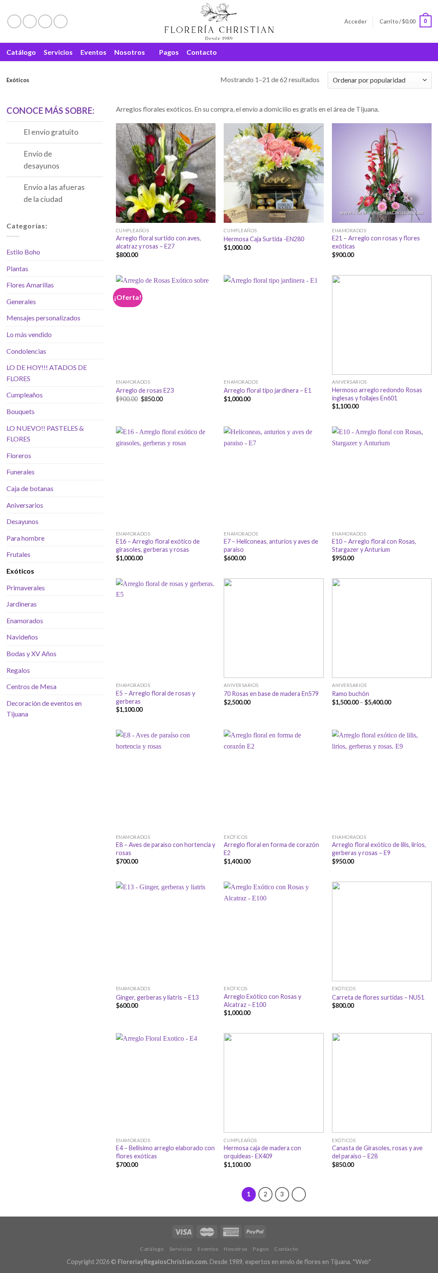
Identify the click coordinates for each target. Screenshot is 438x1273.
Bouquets (20, 411)
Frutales (18, 554)
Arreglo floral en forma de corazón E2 (271, 848)
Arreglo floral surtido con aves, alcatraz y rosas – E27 (158, 242)
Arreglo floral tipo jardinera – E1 (267, 390)
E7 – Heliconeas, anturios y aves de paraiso (271, 545)
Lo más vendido (29, 334)
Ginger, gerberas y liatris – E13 (157, 997)
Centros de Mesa (31, 686)
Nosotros (129, 52)
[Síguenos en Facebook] (14, 22)
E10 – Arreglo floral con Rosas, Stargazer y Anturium (374, 545)
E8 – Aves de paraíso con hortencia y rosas (165, 848)
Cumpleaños (24, 395)
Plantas (17, 268)
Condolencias (26, 351)
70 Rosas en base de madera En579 (271, 693)
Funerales (20, 472)
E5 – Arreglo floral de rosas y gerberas (155, 697)
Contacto (201, 52)
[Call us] (60, 22)
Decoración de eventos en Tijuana (44, 708)
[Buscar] (427, 52)
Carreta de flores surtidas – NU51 (378, 997)
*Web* (361, 1261)
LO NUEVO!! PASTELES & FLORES (45, 433)
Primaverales (25, 587)
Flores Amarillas (30, 285)
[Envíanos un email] (45, 22)
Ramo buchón (350, 693)
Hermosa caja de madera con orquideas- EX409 (262, 1152)
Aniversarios (24, 505)
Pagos (169, 52)
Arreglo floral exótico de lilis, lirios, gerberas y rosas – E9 (379, 848)
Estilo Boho (23, 252)
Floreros (18, 455)
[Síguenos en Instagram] (30, 22)
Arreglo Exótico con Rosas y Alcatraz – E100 (262, 1000)
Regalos (18, 670)
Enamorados (24, 620)
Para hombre (25, 538)
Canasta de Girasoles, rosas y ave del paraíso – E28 (377, 1152)
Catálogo (21, 52)
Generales (21, 301)
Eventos (93, 52)
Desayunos (22, 521)
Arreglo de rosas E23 (145, 390)
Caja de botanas (29, 488)
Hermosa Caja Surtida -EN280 (264, 239)
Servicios (58, 52)
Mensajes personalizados (43, 318)
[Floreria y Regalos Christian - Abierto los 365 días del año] (219, 21)
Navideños (22, 637)
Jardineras (21, 604)
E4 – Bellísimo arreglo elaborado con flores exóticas (165, 1152)
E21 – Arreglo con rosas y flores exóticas (376, 242)
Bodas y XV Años (31, 653)
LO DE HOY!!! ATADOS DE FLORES (46, 372)
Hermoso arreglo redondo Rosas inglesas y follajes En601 (377, 394)
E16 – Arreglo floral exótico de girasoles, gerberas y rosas (158, 545)
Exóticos (20, 571)
